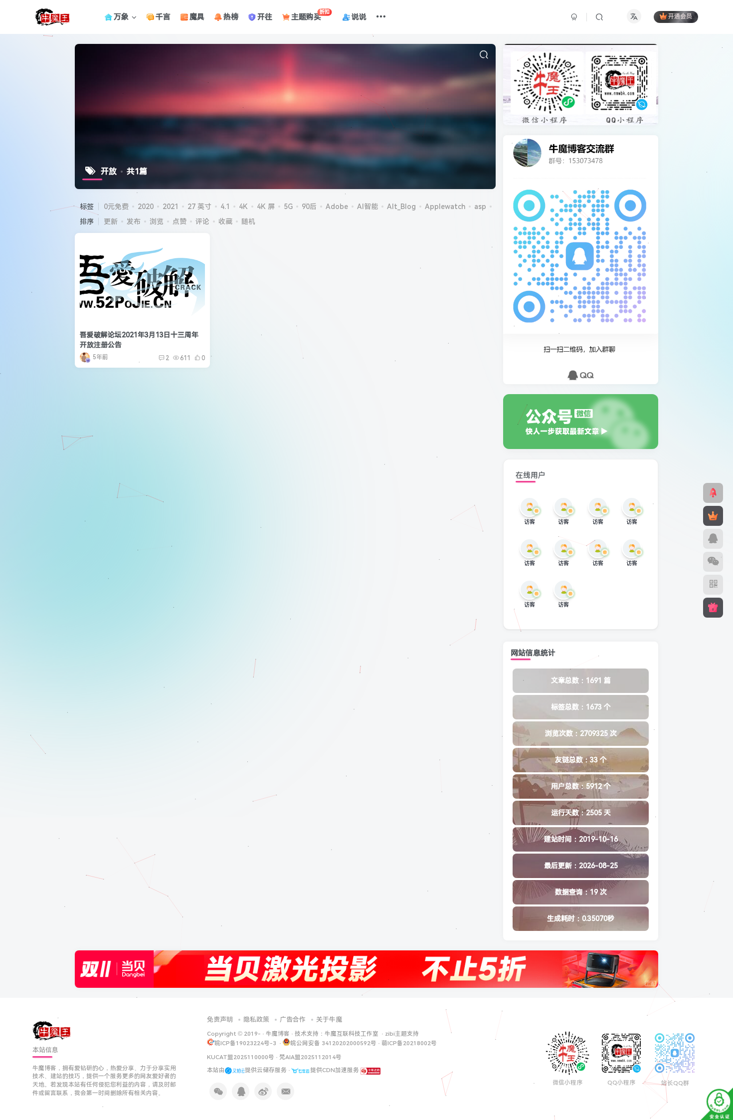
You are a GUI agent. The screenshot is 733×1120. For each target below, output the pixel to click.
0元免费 (116, 207)
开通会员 (680, 16)
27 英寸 (199, 207)
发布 (134, 221)
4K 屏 (266, 207)
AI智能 (367, 207)
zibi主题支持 (402, 1033)
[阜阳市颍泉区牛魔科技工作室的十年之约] (370, 1070)
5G (288, 207)
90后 (309, 207)
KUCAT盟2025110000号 (240, 1057)
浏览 (157, 221)
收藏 (225, 221)
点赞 (179, 221)
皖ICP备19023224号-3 (246, 1043)
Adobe (337, 207)
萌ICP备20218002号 (409, 1043)
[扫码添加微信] (713, 562)
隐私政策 (256, 1019)
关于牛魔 (329, 1019)
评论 (202, 221)
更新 (111, 221)
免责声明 (220, 1019)
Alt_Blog (401, 207)
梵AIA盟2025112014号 (310, 1057)
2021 (171, 207)
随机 (248, 221)
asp (480, 207)
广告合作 (293, 1019)
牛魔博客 (278, 1033)
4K (243, 207)
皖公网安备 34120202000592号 (333, 1043)
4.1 (225, 207)
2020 (146, 207)
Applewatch (445, 207)
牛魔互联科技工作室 (351, 1033)
